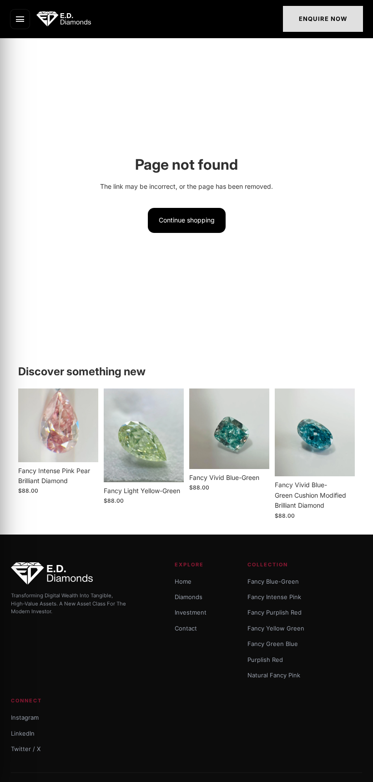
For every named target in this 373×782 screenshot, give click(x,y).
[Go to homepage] (66, 18)
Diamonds (188, 596)
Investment (191, 612)
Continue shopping (187, 220)
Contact (186, 628)
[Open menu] (20, 19)
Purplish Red (265, 659)
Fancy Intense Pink (274, 596)
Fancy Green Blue (272, 643)
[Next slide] (88, 425)
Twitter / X (25, 748)
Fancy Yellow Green (275, 628)
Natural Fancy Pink (273, 675)
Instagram (25, 717)
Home (183, 581)
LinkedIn (23, 733)
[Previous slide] (28, 425)
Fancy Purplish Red (274, 612)
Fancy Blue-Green (273, 581)
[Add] (84, 448)
